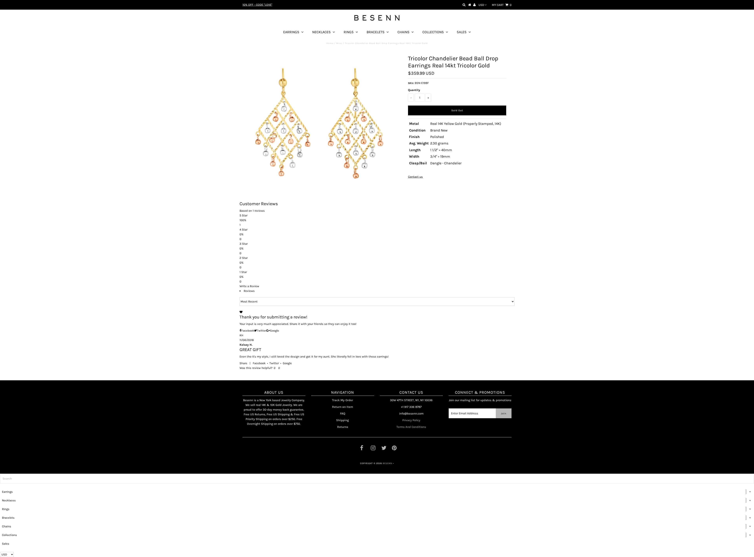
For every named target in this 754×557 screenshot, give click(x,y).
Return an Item (342, 407)
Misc (339, 43)
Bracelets (375, 32)
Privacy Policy (411, 420)
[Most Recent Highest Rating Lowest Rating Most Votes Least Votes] (377, 301)
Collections (433, 32)
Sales (462, 32)
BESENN (387, 463)
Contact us (415, 176)
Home (329, 43)
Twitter (274, 363)
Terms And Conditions (411, 427)
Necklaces (321, 32)
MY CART (502, 5)
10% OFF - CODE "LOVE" (257, 4)
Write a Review (249, 286)
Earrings (291, 32)
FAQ (342, 413)
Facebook (259, 363)
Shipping (342, 420)
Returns (342, 427)
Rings (349, 32)
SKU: (411, 83)
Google (287, 363)
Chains (403, 32)
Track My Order (342, 400)
